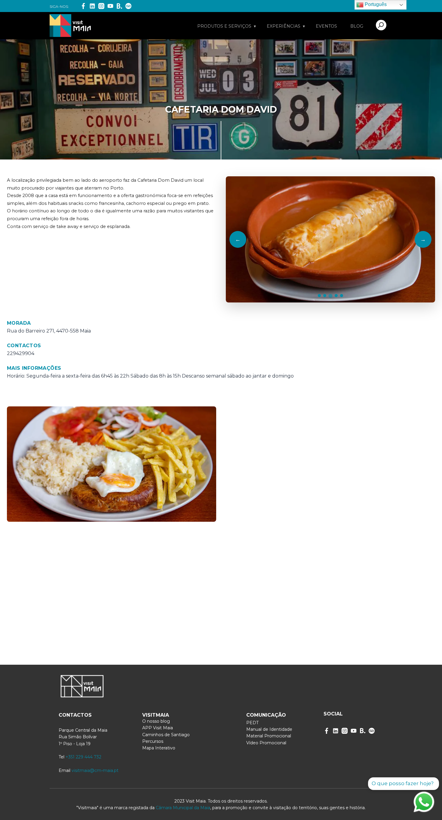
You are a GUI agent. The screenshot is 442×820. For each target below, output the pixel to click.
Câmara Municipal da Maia (183, 807)
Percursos (152, 741)
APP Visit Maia (157, 727)
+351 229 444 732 (83, 757)
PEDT (252, 722)
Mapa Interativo (158, 748)
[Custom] (372, 731)
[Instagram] (101, 6)
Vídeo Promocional (266, 743)
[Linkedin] (92, 6)
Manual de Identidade (269, 729)
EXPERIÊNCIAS (283, 26)
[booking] (119, 6)
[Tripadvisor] (128, 6)
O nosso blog (156, 721)
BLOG (356, 26)
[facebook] (327, 731)
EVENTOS (326, 26)
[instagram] (345, 731)
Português (375, 4)
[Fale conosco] (424, 802)
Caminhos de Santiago (166, 734)
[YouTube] (110, 6)
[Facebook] (83, 6)
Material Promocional (268, 736)
